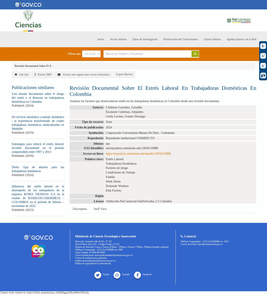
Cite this (23, 74)
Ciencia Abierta (212, 39)
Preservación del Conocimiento (180, 39)
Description (80, 209)
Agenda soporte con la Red (241, 39)
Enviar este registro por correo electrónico (86, 74)
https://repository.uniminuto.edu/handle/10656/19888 (138, 153)
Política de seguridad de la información (93, 263)
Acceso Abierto (118, 39)
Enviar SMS (44, 74)
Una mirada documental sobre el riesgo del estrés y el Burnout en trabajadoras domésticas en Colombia (38, 97)
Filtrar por (74, 54)
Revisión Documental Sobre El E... (34, 65)
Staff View (100, 209)
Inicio (101, 39)
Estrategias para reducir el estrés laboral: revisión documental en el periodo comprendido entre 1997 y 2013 (38, 147)
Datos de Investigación (145, 39)
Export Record (124, 74)
